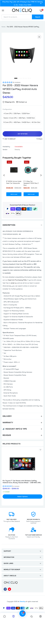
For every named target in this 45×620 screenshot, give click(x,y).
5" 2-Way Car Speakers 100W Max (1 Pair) (31, 183)
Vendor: (5, 149)
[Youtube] (9, 589)
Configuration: (7, 109)
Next (40, 476)
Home (3, 27)
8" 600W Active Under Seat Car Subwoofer (13, 182)
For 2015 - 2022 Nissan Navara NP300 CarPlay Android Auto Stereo (20, 89)
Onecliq (22, 601)
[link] (40, 450)
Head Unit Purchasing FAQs (17, 280)
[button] (8, 82)
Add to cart (13, 194)
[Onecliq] (22, 10)
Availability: (6, 147)
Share (40, 139)
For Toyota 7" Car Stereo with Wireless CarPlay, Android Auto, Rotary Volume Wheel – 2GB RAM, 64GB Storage (22, 482)
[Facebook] (5, 589)
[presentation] (4, 175)
